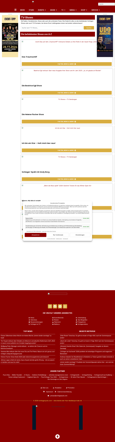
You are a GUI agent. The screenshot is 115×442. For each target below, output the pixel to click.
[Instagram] (50, 306)
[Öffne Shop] (86, 10)
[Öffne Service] (99, 10)
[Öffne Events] (45, 10)
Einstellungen (80, 235)
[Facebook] (55, 306)
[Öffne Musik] (56, 10)
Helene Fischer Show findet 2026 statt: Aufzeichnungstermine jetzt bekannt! (25, 357)
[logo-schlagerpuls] (57, 297)
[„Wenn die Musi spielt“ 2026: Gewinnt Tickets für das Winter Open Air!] (67, 192)
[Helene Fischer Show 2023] (67, 105)
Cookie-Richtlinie (51, 238)
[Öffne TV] (65, 10)
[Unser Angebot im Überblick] (15, 10)
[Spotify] (60, 306)
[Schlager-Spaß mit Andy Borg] (67, 163)
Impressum (65, 238)
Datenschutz (59, 238)
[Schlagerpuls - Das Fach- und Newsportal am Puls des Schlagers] (57, 4)
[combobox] (52, 28)
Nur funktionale (58, 235)
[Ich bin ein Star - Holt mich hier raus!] (67, 134)
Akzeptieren (36, 235)
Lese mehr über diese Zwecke (49, 231)
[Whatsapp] (65, 306)
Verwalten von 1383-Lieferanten (34, 231)
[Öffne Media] (76, 10)
